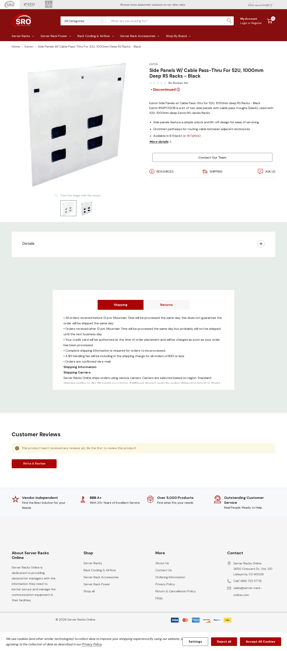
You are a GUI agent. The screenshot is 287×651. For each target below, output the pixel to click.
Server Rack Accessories (137, 36)
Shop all (89, 591)
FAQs (159, 598)
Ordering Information (170, 577)
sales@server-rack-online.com (248, 591)
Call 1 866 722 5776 (248, 581)
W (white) (194, 136)
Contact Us (163, 570)
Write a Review (34, 463)
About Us (162, 563)
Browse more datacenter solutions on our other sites (153, 4)
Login (244, 23)
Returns (166, 305)
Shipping (120, 305)
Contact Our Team (212, 157)
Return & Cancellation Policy (175, 591)
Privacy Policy (165, 584)
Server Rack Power (54, 36)
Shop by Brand (176, 36)
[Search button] (229, 20)
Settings (195, 641)
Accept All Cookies (260, 641)
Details (28, 243)
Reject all (224, 641)
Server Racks (21, 36)
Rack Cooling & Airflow (94, 36)
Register (256, 23)
